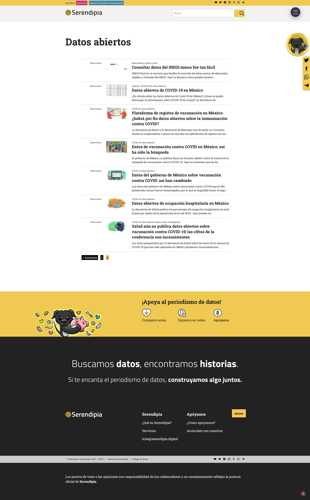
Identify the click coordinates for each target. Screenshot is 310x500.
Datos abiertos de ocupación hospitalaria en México (180, 203)
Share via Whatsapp (306, 77)
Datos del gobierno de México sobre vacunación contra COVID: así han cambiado (176, 177)
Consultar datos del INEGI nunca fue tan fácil (173, 67)
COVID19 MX (146, 86)
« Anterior (89, 257)
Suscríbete (70, 3)
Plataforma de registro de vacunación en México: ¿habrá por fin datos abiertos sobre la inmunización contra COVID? (179, 118)
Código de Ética (140, 459)
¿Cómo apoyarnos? (201, 423)
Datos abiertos (138, 63)
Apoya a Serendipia (298, 44)
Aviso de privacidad (118, 459)
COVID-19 (136, 108)
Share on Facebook (306, 68)
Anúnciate (81, 3)
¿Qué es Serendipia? (157, 423)
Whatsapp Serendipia (238, 2)
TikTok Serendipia (225, 2)
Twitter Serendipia (220, 2)
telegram (306, 85)
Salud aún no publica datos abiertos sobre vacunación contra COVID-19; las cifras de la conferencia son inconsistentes (173, 232)
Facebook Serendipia (234, 2)
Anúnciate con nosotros (205, 431)
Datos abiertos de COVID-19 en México (167, 90)
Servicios (149, 431)
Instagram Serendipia (229, 2)
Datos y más (151, 63)
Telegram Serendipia (243, 2)
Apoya (106, 3)
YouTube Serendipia (215, 2)
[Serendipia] (84, 15)
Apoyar (238, 413)
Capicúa (135, 86)
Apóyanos (221, 320)
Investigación (174, 222)
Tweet (306, 60)
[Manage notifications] (303, 493)
